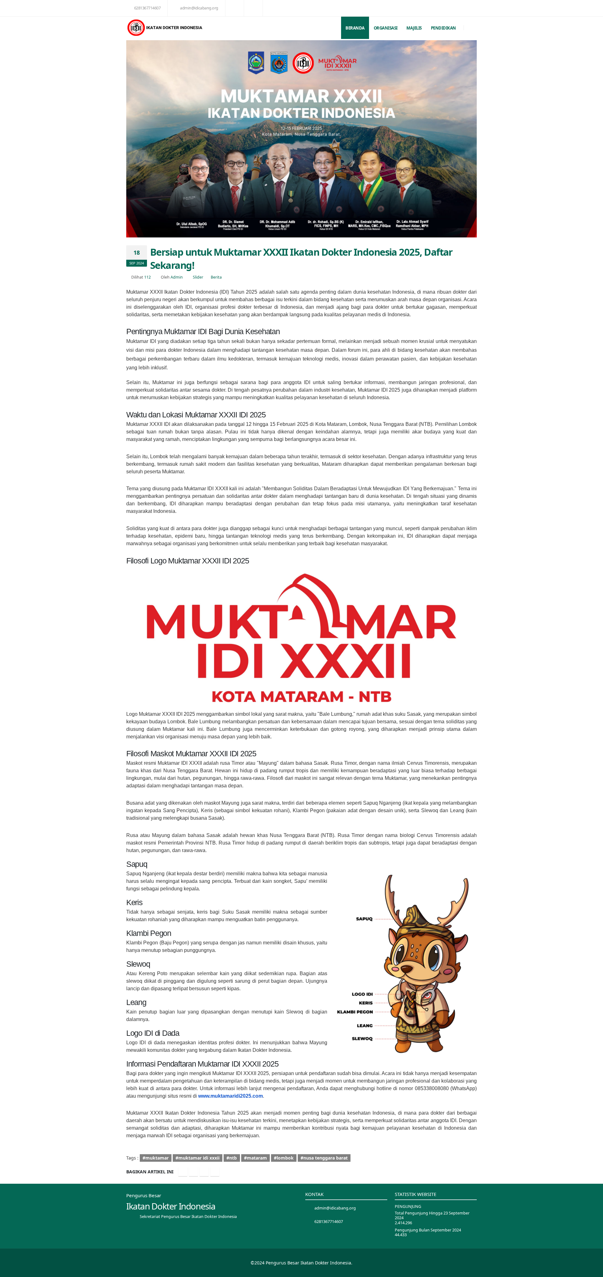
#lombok (284, 1158)
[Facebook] (182, 1171)
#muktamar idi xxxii (198, 1158)
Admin (177, 277)
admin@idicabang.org (199, 8)
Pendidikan (443, 28)
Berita (216, 277)
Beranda (355, 28)
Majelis (414, 28)
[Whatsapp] (214, 1171)
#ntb (231, 1158)
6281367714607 (147, 8)
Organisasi (386, 28)
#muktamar (156, 1158)
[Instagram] (204, 1171)
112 (147, 277)
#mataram (255, 1158)
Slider (198, 277)
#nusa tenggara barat (324, 1158)
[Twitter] (193, 1171)
